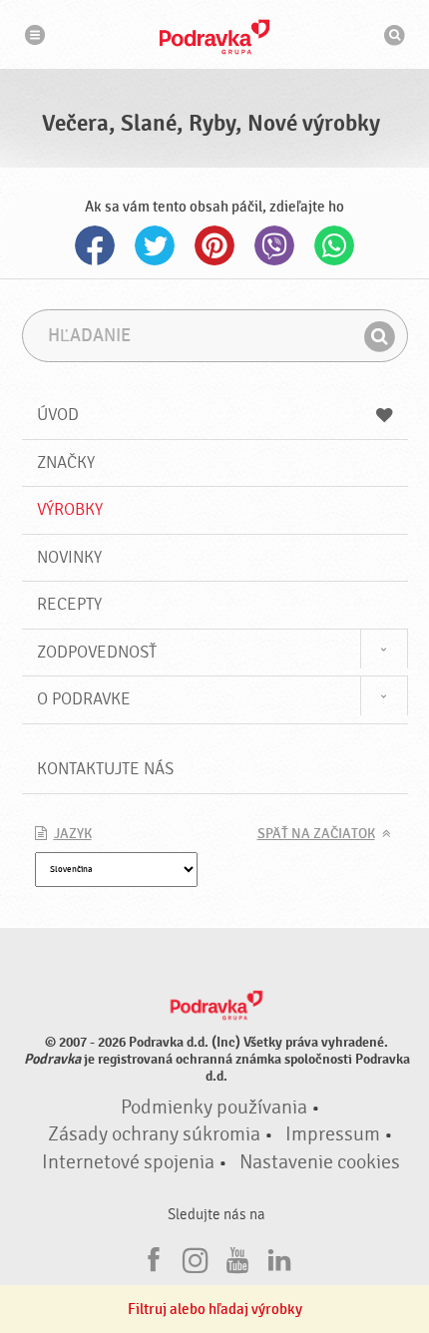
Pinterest (214, 245)
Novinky (69, 557)
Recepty (69, 604)
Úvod (58, 414)
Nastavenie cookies (319, 1162)
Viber (274, 245)
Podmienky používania (214, 1107)
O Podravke (84, 698)
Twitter (155, 245)
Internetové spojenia (128, 1162)
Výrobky (70, 509)
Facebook (95, 245)
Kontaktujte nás (105, 768)
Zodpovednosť (97, 652)
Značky (66, 462)
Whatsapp (334, 245)
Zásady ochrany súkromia (154, 1134)
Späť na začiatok (316, 834)
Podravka (214, 37)
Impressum (332, 1134)
